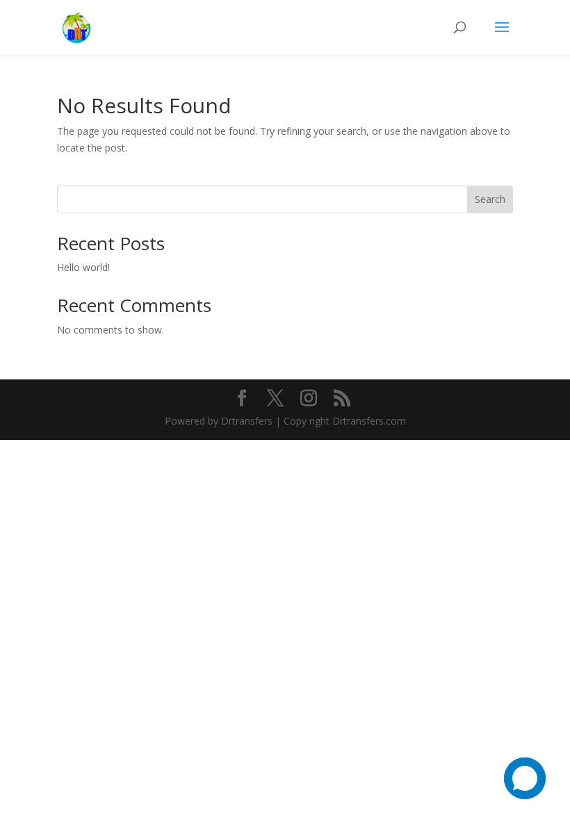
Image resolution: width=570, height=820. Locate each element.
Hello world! (83, 267)
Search (490, 199)
